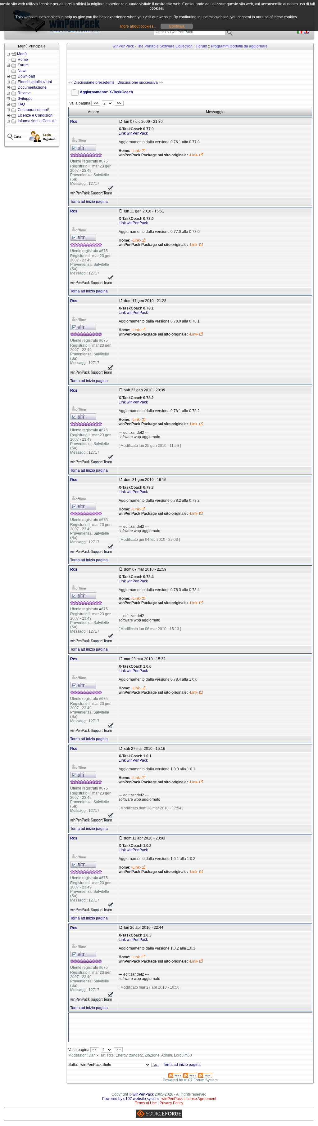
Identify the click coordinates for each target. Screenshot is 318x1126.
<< (96, 103)
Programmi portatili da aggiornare (239, 46)
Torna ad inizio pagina (89, 201)
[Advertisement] (181, 65)
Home (23, 59)
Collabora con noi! (33, 110)
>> (119, 103)
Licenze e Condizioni (35, 115)
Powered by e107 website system (130, 1099)
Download (26, 76)
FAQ (21, 104)
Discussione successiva (137, 82)
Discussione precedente (94, 82)
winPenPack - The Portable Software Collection (153, 46)
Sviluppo (25, 98)
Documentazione (32, 87)
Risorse (24, 93)
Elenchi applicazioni (35, 82)
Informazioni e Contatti (37, 121)
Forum (23, 65)
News (22, 71)
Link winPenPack (133, 133)
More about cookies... (138, 26)
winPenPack (143, 1094)
